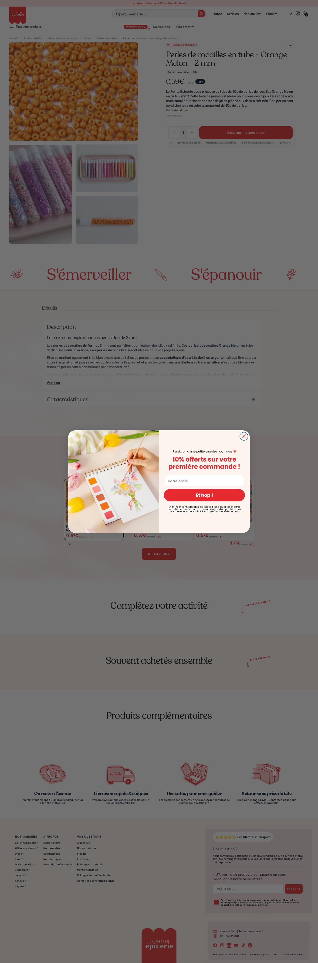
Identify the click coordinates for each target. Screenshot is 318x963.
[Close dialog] (244, 436)
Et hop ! (204, 495)
